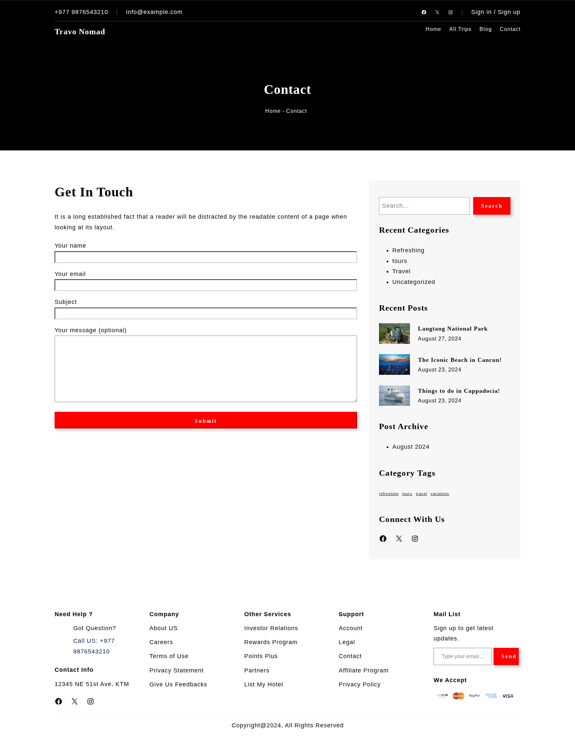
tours (399, 261)
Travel (401, 271)
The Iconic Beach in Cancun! (460, 360)
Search (492, 206)
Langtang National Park (453, 328)
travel (421, 494)
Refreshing (408, 250)
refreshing (389, 494)
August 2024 (411, 446)
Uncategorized (413, 282)
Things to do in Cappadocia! (459, 390)
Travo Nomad (80, 31)
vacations (440, 494)
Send (509, 656)
